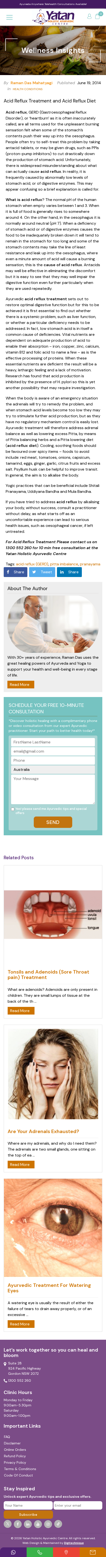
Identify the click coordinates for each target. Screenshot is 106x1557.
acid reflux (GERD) (32, 564)
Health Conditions (27, 89)
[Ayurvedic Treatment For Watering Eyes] (53, 1229)
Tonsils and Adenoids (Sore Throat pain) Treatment (48, 974)
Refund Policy (15, 1456)
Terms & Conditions (20, 1469)
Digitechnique (74, 1543)
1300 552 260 (19, 1380)
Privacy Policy (15, 1462)
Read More (19, 684)
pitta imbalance (64, 564)
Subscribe (28, 1514)
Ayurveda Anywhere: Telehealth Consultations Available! (53, 4)
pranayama (90, 564)
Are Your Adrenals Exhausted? (43, 1131)
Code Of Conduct (18, 1475)
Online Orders (15, 1449)
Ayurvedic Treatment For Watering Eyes (49, 1288)
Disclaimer (12, 1443)
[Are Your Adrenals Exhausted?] (53, 1075)
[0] (97, 17)
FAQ (7, 1437)
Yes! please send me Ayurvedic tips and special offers (51, 811)
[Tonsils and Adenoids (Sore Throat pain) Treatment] (53, 915)
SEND (53, 822)
